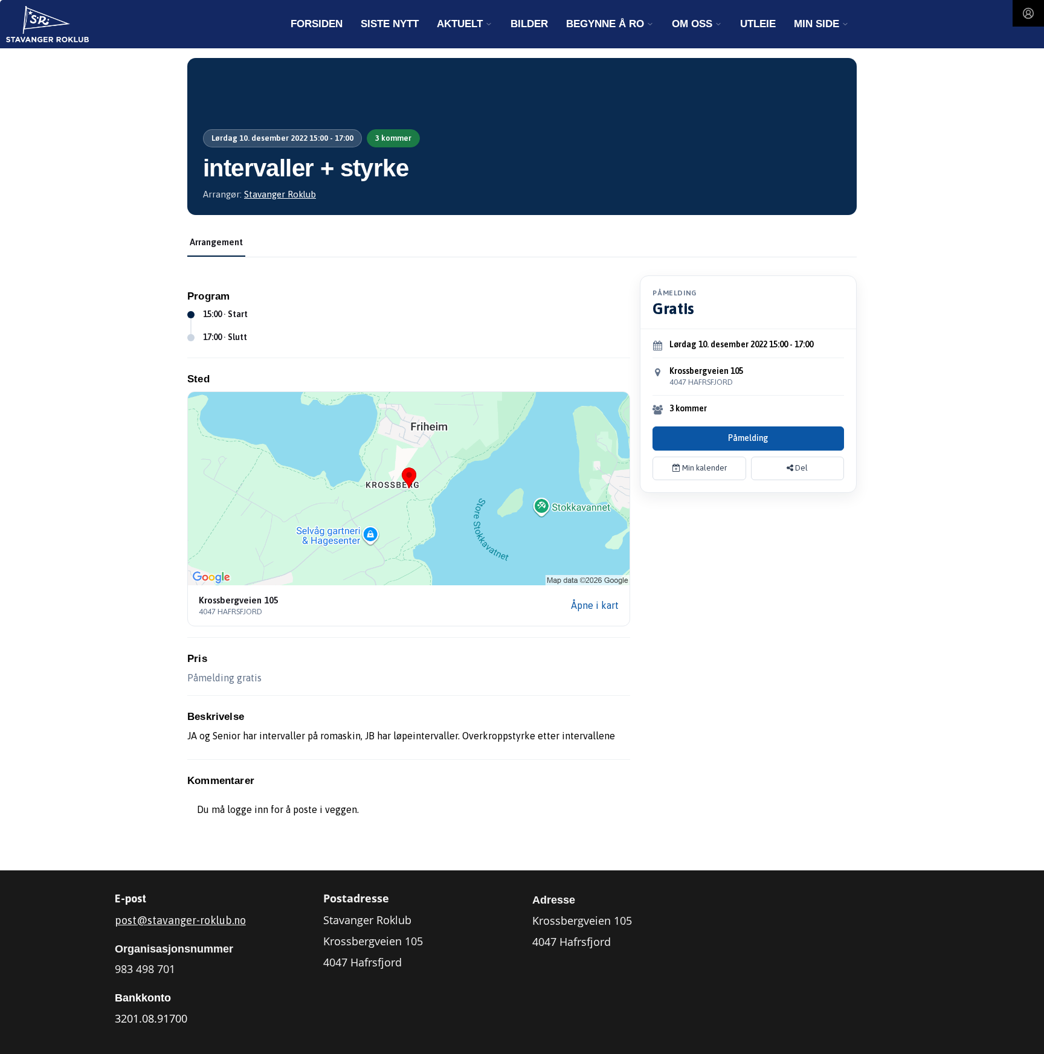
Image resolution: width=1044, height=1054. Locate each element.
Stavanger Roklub (280, 194)
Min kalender (703, 467)
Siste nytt (390, 24)
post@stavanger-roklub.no (180, 920)
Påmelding (748, 438)
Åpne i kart (595, 605)
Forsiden (317, 24)
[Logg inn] (1028, 13)
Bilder (529, 24)
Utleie (758, 24)
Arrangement (216, 242)
